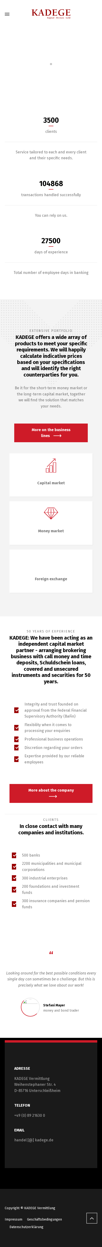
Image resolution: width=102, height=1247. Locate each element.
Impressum (13, 1219)
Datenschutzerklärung (26, 1227)
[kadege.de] (51, 14)
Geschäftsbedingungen (44, 1219)
